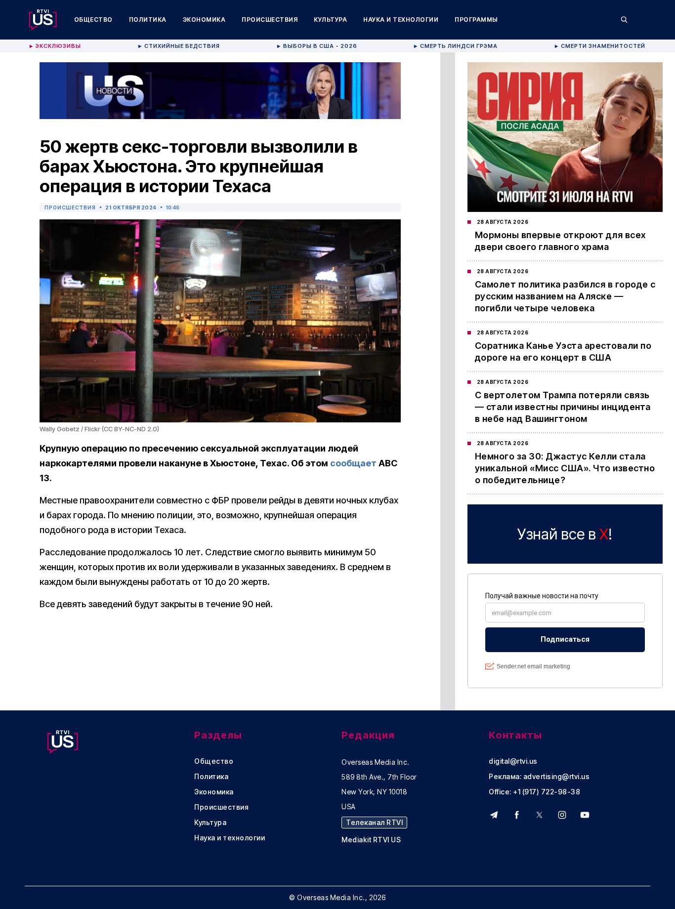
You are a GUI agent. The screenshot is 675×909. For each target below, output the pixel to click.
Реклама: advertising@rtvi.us (539, 777)
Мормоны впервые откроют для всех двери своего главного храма (560, 241)
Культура (330, 19)
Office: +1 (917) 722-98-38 (534, 792)
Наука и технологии (400, 19)
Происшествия (269, 19)
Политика (148, 19)
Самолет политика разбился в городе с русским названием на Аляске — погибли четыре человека (565, 296)
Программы (476, 19)
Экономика (204, 19)
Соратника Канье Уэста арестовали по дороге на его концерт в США (563, 351)
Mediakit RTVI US (371, 840)
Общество (93, 19)
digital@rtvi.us (513, 761)
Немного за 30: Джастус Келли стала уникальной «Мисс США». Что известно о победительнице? (565, 468)
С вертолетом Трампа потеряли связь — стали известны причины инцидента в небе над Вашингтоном (563, 407)
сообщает (353, 463)
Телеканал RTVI (374, 822)
